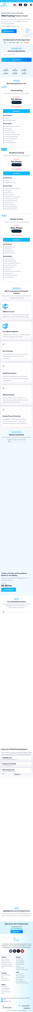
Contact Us (4, 986)
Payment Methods (6, 991)
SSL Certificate (19, 959)
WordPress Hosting (6, 962)
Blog (2, 976)
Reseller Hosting (5, 960)
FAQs (2, 993)
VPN (2, 968)
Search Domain (16, 59)
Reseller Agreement (21, 981)
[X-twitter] (18, 951)
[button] (31, 5)
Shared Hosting (5, 959)
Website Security (20, 962)
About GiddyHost (5, 975)
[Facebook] (10, 951)
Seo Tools (18, 966)
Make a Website (20, 960)
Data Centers (4, 978)
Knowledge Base (5, 988)
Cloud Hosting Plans (6, 964)
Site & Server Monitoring (22, 969)
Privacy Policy (19, 974)
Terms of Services (20, 975)
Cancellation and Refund (22, 983)
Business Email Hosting (7, 966)
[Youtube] (22, 951)
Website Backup (20, 964)
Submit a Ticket (5, 990)
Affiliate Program (5, 980)
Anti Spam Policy (20, 977)
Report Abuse (19, 979)
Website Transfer (20, 968)
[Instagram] (14, 951)
